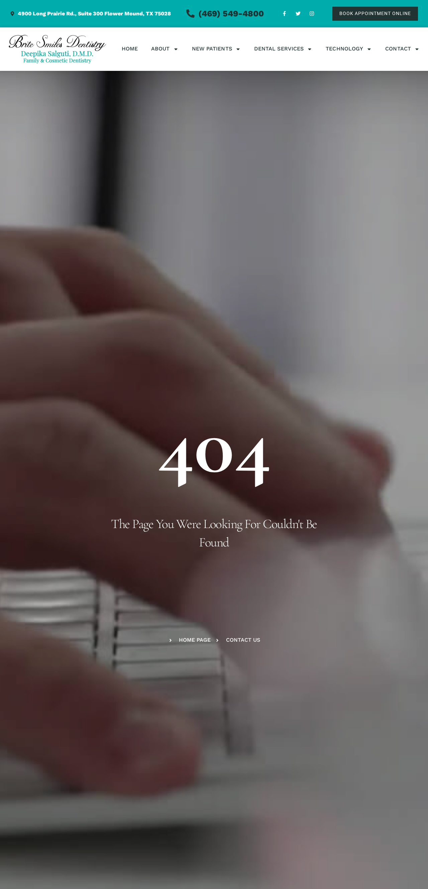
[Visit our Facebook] (285, 14)
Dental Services (279, 48)
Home (130, 48)
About (160, 48)
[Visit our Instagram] (312, 14)
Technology (344, 48)
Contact (398, 48)
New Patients (212, 48)
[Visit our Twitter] (298, 14)
